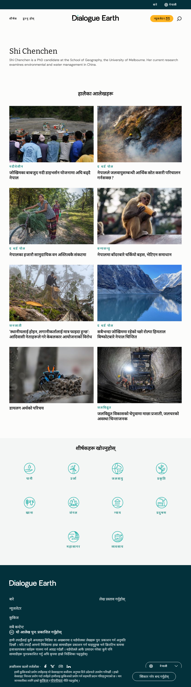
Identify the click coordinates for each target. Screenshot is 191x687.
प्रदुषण (162, 513)
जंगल (73, 513)
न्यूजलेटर (159, 18)
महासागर (73, 546)
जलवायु (117, 478)
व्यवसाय (117, 546)
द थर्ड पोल (105, 166)
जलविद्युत (104, 407)
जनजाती (15, 325)
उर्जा (73, 478)
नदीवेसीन (16, 166)
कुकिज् (44, 680)
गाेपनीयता (57, 680)
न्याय (117, 513)
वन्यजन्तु (103, 248)
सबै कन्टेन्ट (16, 627)
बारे (155, 4)
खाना (29, 513)
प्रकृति (161, 478)
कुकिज (14, 617)
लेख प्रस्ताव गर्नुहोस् (112, 599)
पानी (29, 478)
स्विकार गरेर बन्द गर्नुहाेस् (154, 676)
